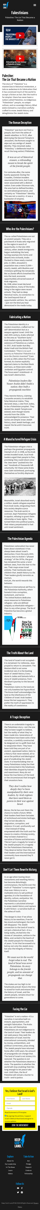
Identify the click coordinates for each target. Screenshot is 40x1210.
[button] (35, 5)
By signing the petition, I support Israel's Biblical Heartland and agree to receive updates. (19, 1118)
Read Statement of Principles (15, 1112)
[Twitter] (18, 1192)
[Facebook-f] (22, 1188)
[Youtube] (18, 1188)
